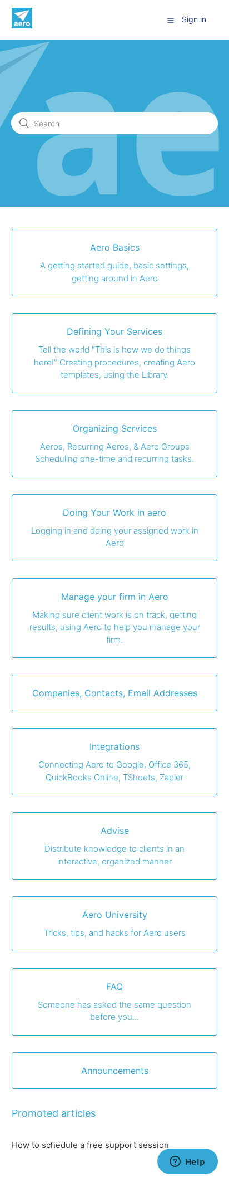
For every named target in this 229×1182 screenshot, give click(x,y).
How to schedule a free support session (90, 1145)
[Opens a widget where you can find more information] (187, 1162)
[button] (170, 20)
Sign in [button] (194, 19)
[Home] (22, 25)
